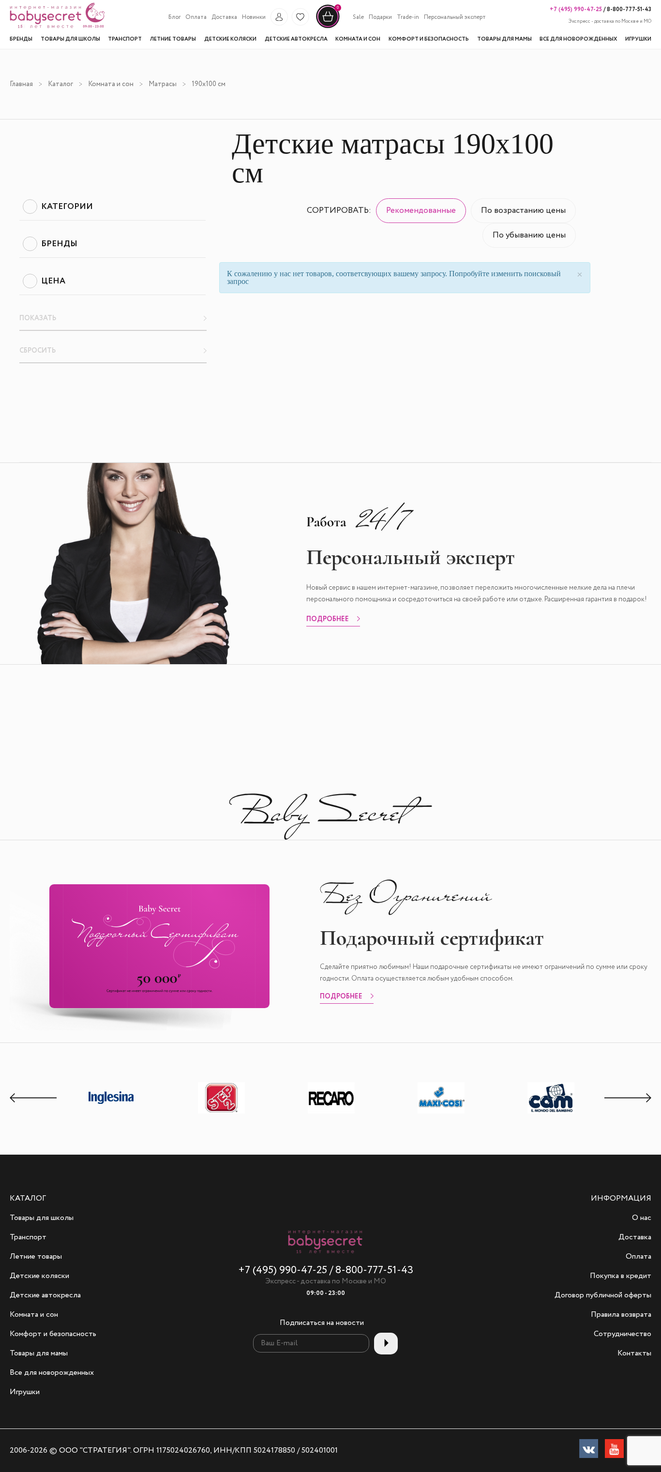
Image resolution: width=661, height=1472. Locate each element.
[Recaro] (331, 1113)
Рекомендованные (421, 211)
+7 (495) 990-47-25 (576, 9)
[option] (111, 1098)
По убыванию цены (529, 235)
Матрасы (163, 84)
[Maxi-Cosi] (441, 1113)
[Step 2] (221, 1113)
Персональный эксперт (455, 17)
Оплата (196, 17)
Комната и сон (111, 84)
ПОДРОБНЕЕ (327, 619)
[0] (328, 27)
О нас (641, 1218)
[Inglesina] (111, 1112)
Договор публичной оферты (603, 1295)
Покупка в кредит (620, 1276)
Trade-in (408, 17)
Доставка (224, 17)
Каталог (60, 84)
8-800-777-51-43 (628, 9)
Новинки (254, 17)
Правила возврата (621, 1315)
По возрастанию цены (523, 211)
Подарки (380, 17)
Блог (174, 17)
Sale (358, 17)
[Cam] (551, 1113)
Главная (21, 84)
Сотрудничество (622, 1334)
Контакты (634, 1353)
